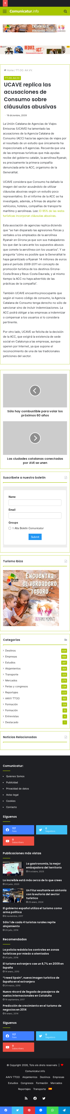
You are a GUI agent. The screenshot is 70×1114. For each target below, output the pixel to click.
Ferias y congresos (16, 686)
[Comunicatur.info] (24, 11)
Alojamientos (13, 668)
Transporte (11, 674)
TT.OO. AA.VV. (24, 70)
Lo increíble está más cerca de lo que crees (32, 880)
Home (10, 70)
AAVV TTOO (12, 698)
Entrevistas (12, 716)
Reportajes (11, 692)
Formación (11, 704)
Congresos (27, 1083)
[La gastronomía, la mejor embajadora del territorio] (13, 869)
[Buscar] (65, 12)
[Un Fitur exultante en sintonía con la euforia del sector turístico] (13, 895)
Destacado (11, 722)
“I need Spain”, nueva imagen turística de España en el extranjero (31, 979)
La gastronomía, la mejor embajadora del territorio (44, 865)
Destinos (10, 650)
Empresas (11, 656)
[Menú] (5, 12)
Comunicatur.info (35, 1071)
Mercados (11, 680)
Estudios (10, 662)
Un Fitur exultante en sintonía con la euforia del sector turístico (46, 894)
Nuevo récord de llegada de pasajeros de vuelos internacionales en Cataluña (31, 993)
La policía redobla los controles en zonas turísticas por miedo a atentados (31, 951)
